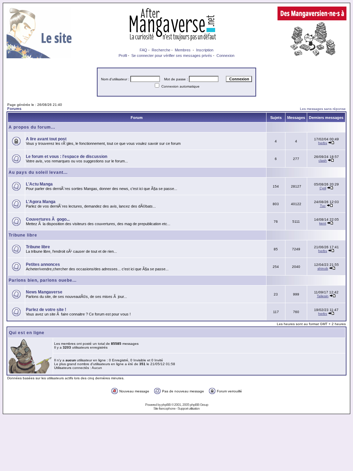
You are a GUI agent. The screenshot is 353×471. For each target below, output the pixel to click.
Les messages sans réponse (323, 109)
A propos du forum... (32, 127)
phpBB (166, 405)
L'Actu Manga (39, 184)
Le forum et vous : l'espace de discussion (66, 156)
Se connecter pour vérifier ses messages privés (171, 55)
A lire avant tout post (46, 139)
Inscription (204, 50)
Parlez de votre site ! (46, 309)
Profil (123, 55)
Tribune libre (23, 235)
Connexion (225, 55)
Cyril (323, 188)
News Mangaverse (44, 292)
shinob (322, 268)
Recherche (161, 50)
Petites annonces (43, 264)
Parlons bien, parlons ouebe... (43, 280)
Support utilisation (189, 408)
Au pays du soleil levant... (38, 172)
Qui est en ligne (26, 332)
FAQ (143, 50)
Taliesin (323, 296)
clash (323, 160)
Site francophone (164, 408)
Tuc (323, 206)
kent (322, 223)
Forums (14, 109)
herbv (322, 143)
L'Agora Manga (41, 201)
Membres (183, 50)
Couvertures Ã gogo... (48, 219)
